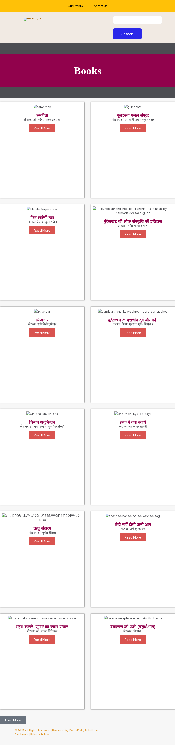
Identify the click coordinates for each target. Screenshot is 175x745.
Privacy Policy (39, 734)
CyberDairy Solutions (83, 730)
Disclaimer (21, 734)
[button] (13, 720)
